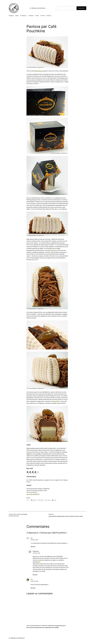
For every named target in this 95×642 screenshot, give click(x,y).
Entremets (24, 514)
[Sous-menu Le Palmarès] (26, 15)
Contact (37, 15)
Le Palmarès (23, 15)
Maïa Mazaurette (39, 71)
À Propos (48, 15)
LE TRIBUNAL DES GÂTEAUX (37, 8)
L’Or (32, 579)
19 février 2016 (34, 539)
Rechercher (81, 8)
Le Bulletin (30, 15)
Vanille (81, 516)
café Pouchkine (30, 80)
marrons (67, 516)
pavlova (77, 516)
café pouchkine (52, 516)
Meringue (72, 516)
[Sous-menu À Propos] (51, 15)
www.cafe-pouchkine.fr (32, 494)
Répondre (33, 546)
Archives (43, 15)
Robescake (36, 551)
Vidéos (16, 15)
